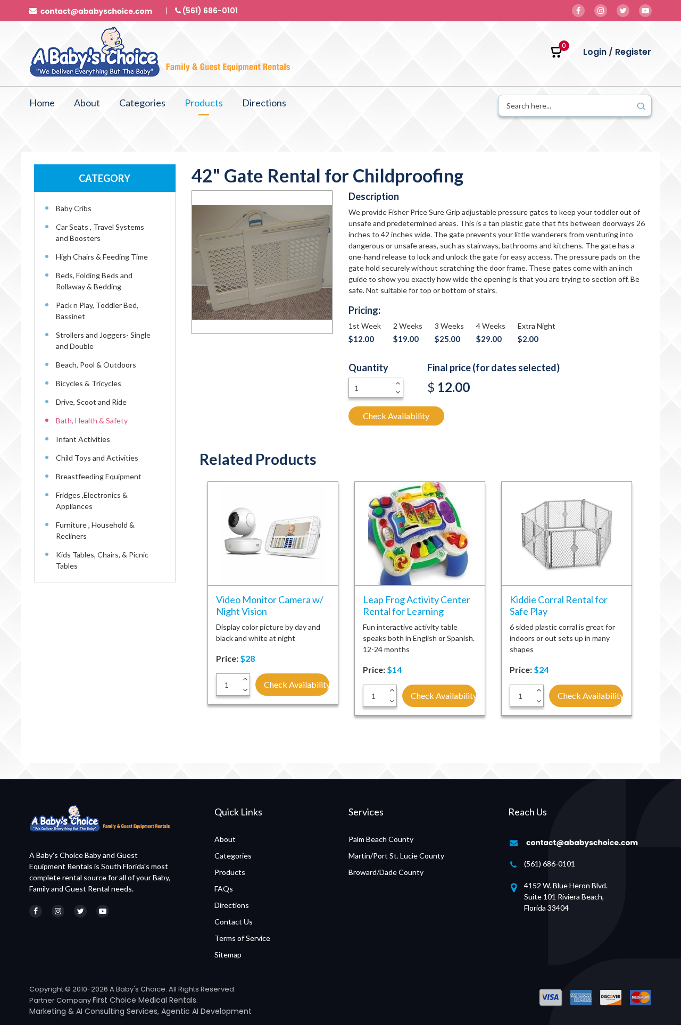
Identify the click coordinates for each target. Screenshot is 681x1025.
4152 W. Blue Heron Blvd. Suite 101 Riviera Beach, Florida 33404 (566, 896)
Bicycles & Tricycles (88, 383)
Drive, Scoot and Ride (91, 401)
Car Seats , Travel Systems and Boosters (100, 232)
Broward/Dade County (385, 872)
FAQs (223, 888)
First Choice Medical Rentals (144, 1000)
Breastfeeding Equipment (99, 476)
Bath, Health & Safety (92, 420)
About (87, 103)
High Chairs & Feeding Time (102, 256)
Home (42, 103)
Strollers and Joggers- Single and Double (103, 340)
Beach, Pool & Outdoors (96, 364)
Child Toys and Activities (97, 457)
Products (204, 103)
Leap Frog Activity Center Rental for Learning (416, 605)
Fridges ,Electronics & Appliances (92, 500)
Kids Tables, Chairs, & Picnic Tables (102, 560)
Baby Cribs (74, 208)
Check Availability (396, 416)
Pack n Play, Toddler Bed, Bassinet (97, 311)
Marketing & (52, 1011)
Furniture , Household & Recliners (95, 530)
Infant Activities (83, 439)
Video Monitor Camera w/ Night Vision (269, 605)
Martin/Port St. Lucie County (396, 855)
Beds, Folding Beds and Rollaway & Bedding (94, 281)
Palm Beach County (380, 839)
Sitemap (228, 954)
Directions (264, 103)
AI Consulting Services (116, 1011)
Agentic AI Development (206, 1011)
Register (633, 52)
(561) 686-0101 (549, 863)
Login (595, 52)
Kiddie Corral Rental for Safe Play (559, 605)
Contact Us (233, 921)
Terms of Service (242, 938)
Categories (142, 103)
